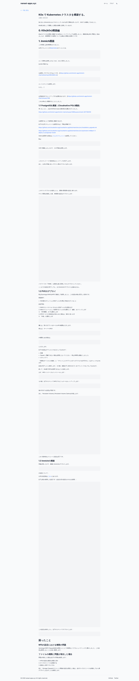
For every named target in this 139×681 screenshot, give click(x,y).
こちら (49, 476)
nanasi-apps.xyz (28, 3)
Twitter (116, 678)
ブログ (112, 3)
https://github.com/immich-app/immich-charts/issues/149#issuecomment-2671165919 (65, 112)
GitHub (111, 678)
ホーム (106, 3)
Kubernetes (53, 48)
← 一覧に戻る (25, 10)
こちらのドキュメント (58, 136)
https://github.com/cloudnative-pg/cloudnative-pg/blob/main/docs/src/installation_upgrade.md (68, 127)
